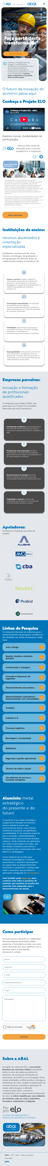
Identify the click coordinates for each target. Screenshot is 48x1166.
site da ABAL (33, 872)
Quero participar (15, 215)
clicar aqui (26, 878)
